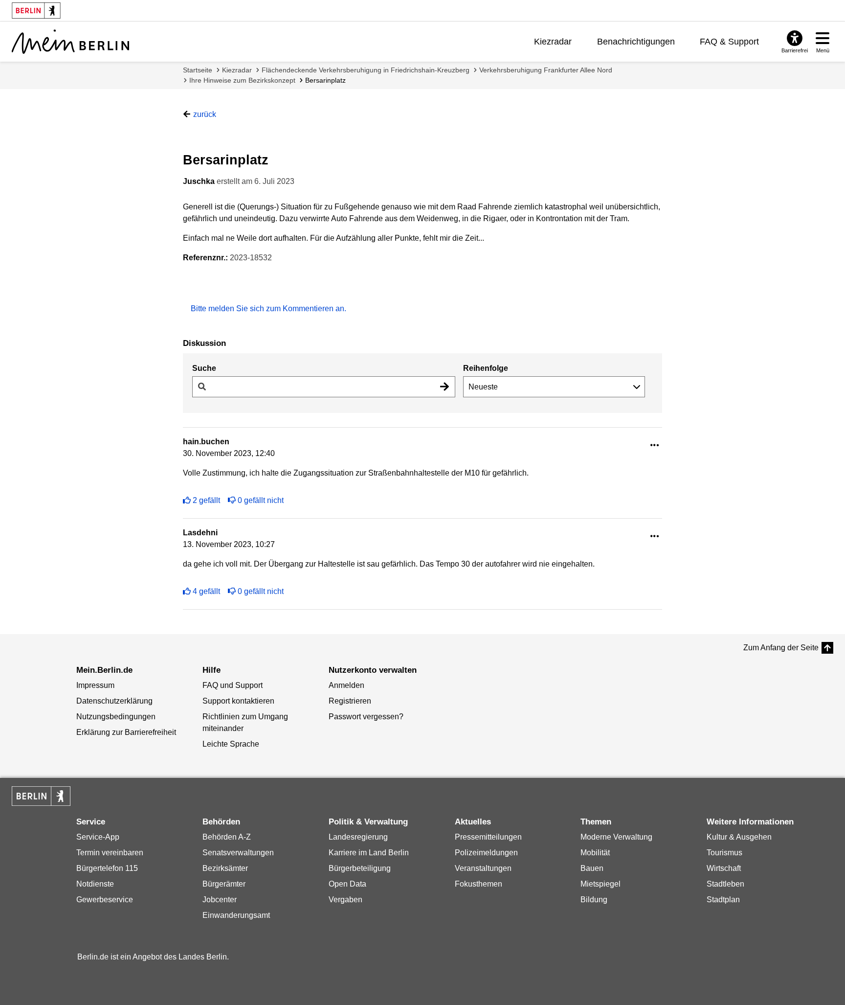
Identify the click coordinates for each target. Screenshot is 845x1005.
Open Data (347, 884)
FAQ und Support (232, 685)
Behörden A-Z (226, 837)
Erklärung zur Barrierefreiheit (126, 732)
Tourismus (724, 852)
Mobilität (595, 852)
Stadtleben (725, 884)
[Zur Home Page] (70, 41)
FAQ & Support (729, 41)
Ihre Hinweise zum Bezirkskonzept (242, 80)
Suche (204, 368)
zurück (204, 114)
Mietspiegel (600, 884)
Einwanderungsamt (236, 915)
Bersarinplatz (325, 80)
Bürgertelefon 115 (107, 868)
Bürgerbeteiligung (360, 868)
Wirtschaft (724, 868)
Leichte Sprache (230, 744)
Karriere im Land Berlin (369, 852)
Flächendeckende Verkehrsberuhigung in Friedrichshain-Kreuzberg (365, 70)
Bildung (593, 899)
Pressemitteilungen (488, 837)
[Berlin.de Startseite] (41, 796)
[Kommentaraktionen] (654, 445)
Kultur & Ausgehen (739, 837)
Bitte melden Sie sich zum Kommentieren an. (268, 308)
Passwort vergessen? (366, 716)
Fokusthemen (478, 884)
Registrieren (350, 701)
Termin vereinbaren (109, 852)
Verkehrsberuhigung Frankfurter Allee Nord (545, 70)
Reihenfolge (485, 368)
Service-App (97, 837)
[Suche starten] (444, 386)
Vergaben (345, 899)
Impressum (95, 685)
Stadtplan (723, 899)
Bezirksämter (225, 868)
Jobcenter (219, 899)
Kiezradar (553, 41)
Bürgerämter (223, 884)
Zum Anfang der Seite (781, 647)
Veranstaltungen (483, 868)
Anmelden (346, 685)
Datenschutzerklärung (114, 701)
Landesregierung (358, 837)
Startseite (197, 70)
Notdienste (95, 884)
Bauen (591, 868)
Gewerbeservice (104, 899)
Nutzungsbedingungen (116, 716)
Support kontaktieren (238, 701)
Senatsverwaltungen (238, 852)
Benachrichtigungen (636, 41)
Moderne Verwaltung (616, 837)
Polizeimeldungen (486, 852)
